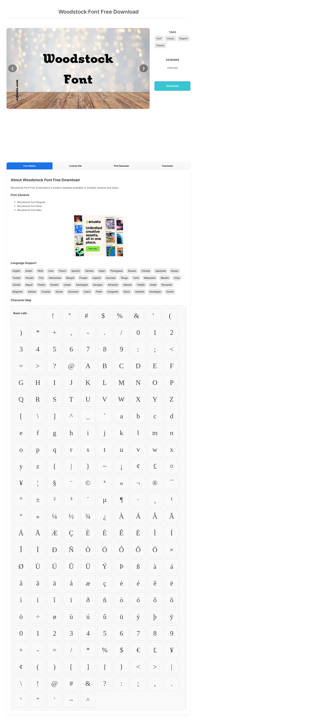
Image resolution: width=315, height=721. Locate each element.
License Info (75, 166)
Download (172, 86)
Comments (167, 166)
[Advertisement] (98, 135)
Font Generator (121, 166)
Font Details (29, 166)
